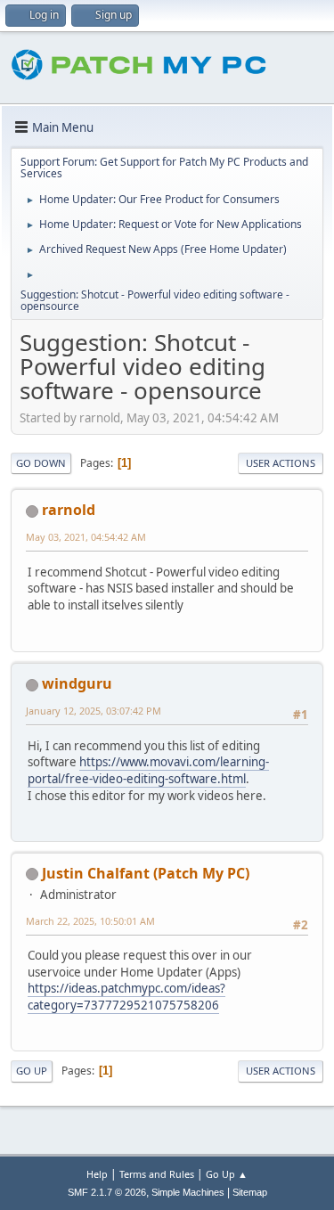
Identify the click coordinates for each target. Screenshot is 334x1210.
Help (97, 1174)
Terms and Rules (156, 1174)
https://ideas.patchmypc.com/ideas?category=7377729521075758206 (126, 996)
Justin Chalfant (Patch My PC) (145, 873)
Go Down (41, 463)
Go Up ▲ (227, 1174)
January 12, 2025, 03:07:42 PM (93, 710)
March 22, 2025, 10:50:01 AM (90, 921)
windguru (77, 683)
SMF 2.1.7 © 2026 (107, 1192)
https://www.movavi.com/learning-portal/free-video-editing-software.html (148, 770)
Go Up (31, 1070)
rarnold (68, 509)
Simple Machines (187, 1192)
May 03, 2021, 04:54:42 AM (86, 537)
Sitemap (249, 1192)
